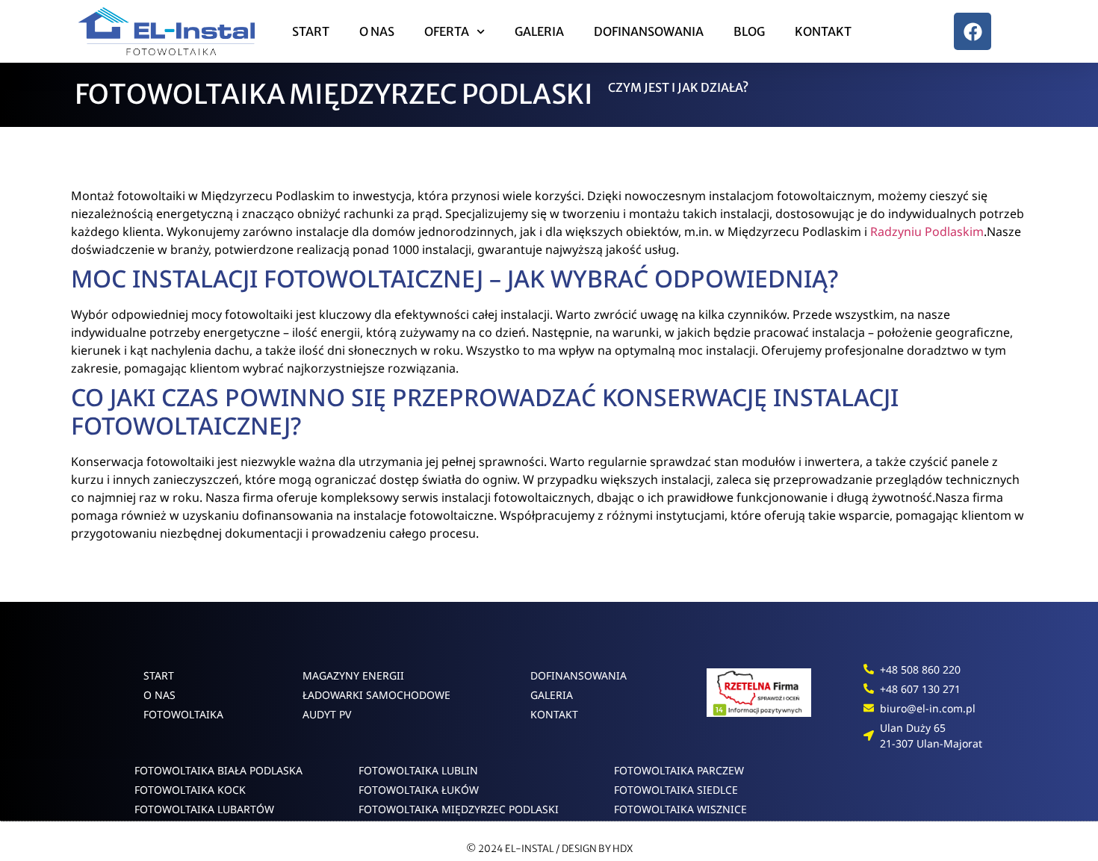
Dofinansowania (649, 31)
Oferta (446, 31)
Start (310, 31)
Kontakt (823, 31)
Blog (749, 31)
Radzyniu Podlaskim (927, 231)
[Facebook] (972, 31)
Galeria (539, 31)
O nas (376, 31)
